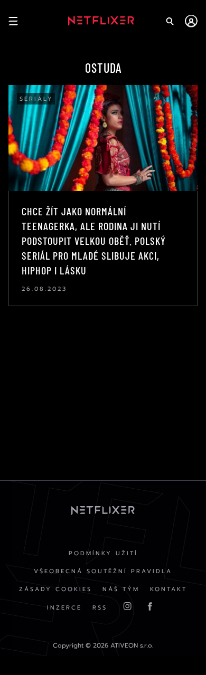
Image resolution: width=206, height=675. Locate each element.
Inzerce (64, 607)
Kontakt (168, 589)
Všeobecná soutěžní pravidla (103, 571)
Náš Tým (120, 589)
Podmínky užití (103, 553)
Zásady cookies (55, 589)
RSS (99, 607)
